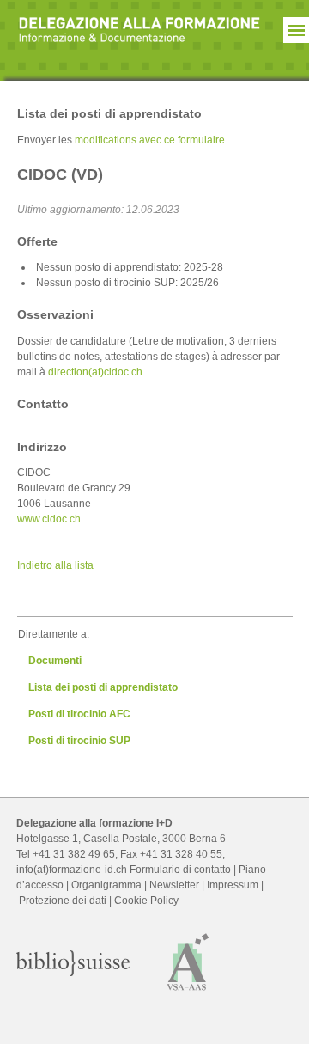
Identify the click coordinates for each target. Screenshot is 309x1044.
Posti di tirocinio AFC (79, 714)
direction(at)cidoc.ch (95, 372)
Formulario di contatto (180, 870)
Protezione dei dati (62, 900)
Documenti (55, 661)
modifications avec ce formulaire (150, 140)
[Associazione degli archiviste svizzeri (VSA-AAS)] (188, 993)
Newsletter (174, 885)
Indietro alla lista (55, 565)
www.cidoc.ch (49, 519)
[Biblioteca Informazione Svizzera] (73, 973)
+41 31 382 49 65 (74, 854)
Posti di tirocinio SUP (79, 741)
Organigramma (106, 885)
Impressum (232, 885)
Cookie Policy (146, 900)
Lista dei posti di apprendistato (103, 687)
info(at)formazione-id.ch (71, 870)
